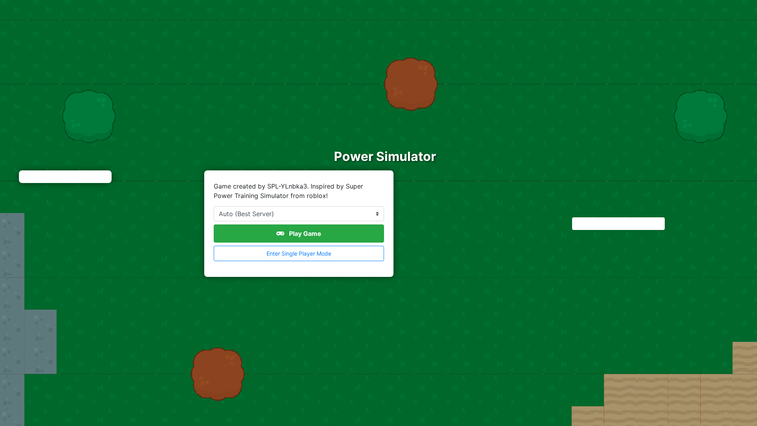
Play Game (304, 233)
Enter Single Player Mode (299, 253)
